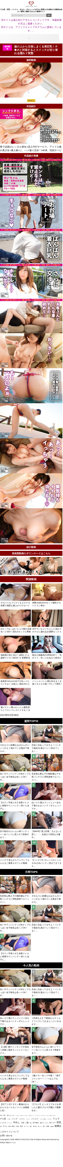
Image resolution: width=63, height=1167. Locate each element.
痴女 (21, 1126)
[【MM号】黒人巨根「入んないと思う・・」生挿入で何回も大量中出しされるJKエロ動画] (47, 820)
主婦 (22, 1123)
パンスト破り (43, 1119)
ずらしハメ (10, 1115)
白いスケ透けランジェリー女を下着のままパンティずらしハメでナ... (46, 805)
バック (15, 1118)
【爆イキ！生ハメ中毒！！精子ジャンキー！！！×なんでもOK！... (46, 1078)
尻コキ (46, 1122)
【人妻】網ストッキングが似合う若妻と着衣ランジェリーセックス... (14, 1050)
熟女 (17, 1126)
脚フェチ (40, 1126)
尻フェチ (52, 1123)
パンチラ (49, 1119)
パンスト (35, 1119)
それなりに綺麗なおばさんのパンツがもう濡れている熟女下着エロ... (14, 748)
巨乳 (59, 1122)
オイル (26, 1115)
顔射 (47, 1126)
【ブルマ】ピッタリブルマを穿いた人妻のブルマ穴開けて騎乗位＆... (46, 1107)
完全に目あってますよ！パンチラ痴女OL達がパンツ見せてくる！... (46, 748)
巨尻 (1, 1126)
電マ (44, 1126)
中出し (16, 1122)
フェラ (56, 1118)
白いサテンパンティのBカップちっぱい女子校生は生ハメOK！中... (15, 777)
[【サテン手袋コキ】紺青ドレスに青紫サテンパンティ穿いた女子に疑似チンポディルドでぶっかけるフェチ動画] (15, 791)
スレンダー (43, 1115)
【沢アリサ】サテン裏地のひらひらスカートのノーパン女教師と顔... (14, 1107)
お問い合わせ (6, 1135)
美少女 (35, 1126)
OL (4, 1115)
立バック (26, 1126)
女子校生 (36, 1123)
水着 (9, 1126)
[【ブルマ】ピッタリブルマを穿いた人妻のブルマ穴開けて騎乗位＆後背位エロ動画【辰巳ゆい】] (47, 1093)
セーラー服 (49, 1115)
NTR (1, 1115)
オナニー (31, 1115)
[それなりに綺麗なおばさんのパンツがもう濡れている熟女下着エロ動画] (15, 734)
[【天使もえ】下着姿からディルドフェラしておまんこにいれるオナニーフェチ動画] (47, 1007)
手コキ (5, 1126)
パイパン (28, 1119)
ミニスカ (3, 1123)
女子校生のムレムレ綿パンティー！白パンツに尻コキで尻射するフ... (14, 834)
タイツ (54, 1115)
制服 (31, 1122)
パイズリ (22, 1119)
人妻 (27, 1123)
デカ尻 (3, 1119)
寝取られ (42, 1122)
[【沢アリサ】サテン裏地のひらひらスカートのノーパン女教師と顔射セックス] (15, 1093)
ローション (9, 1122)
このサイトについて (9, 1131)
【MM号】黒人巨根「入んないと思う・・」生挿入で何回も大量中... (47, 834)
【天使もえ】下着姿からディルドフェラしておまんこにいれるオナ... (46, 1021)
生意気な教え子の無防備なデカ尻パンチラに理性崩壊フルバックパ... (46, 777)
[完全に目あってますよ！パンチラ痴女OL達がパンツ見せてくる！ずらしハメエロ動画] (47, 734)
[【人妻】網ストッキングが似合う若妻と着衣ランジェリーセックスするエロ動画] (15, 1035)
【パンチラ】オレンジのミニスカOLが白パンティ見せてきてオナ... (47, 863)
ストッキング (37, 1115)
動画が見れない (31, 100)
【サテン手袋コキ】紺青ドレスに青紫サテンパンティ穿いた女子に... (14, 805)
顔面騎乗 (52, 1126)
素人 (31, 1126)
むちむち (22, 1115)
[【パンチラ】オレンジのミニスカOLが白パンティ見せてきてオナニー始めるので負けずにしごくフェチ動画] (47, 849)
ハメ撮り (9, 1119)
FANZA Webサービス (8, 1143)
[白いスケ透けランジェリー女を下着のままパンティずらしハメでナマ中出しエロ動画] (47, 791)
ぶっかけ (17, 1115)
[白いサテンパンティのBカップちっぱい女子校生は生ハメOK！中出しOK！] (15, 762)
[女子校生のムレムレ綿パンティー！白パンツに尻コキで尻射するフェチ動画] (15, 820)
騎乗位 (58, 1126)
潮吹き (13, 1126)
